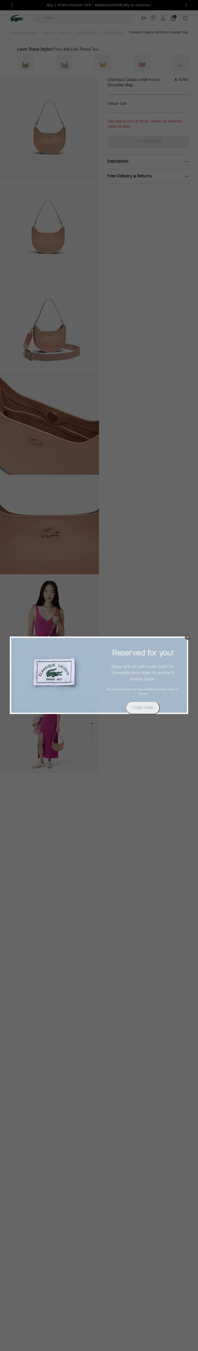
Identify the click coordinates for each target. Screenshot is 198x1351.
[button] (188, 637)
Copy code (143, 707)
